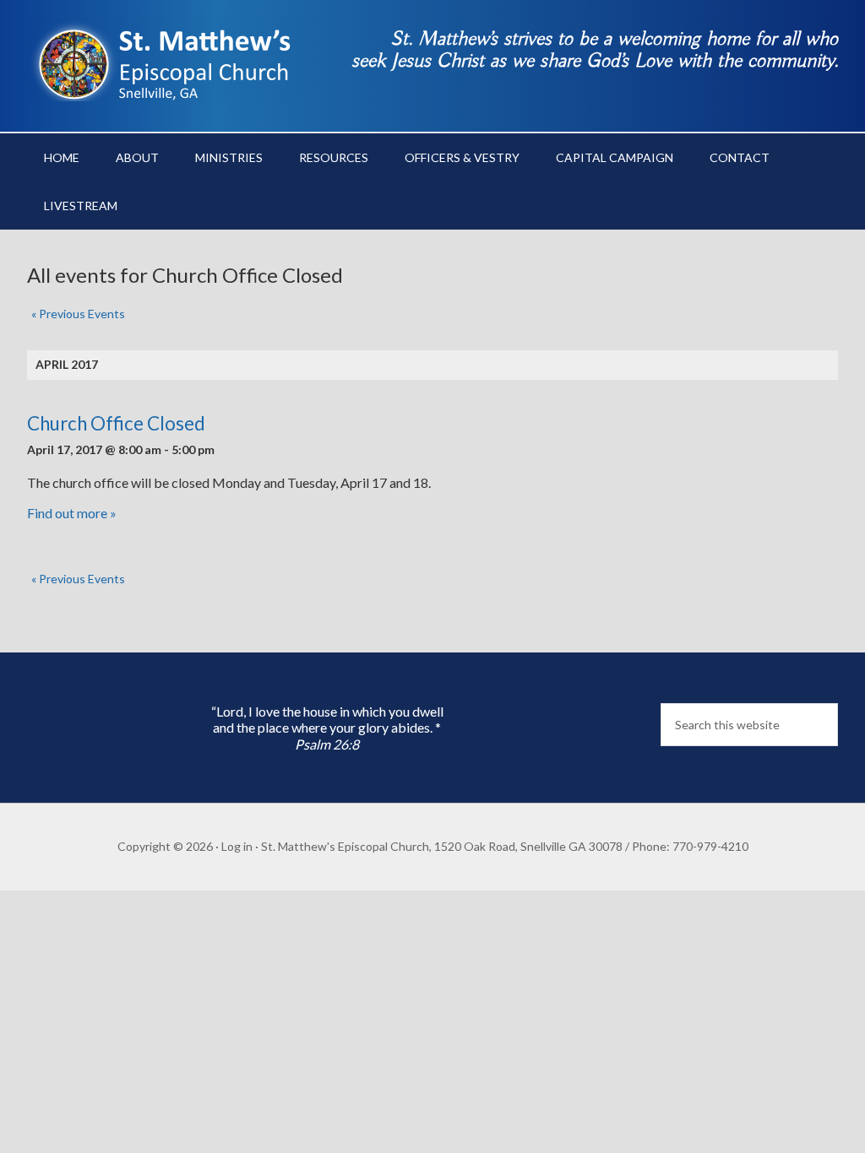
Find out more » (72, 513)
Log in (237, 846)
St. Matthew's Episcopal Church (170, 59)
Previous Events (78, 313)
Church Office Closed (116, 423)
